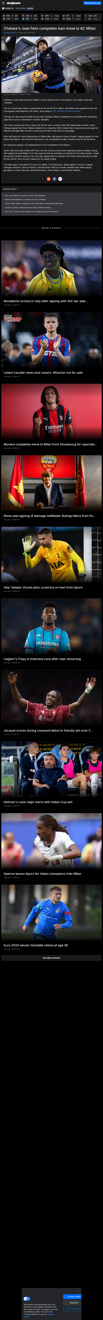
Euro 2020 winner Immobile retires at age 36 (36, 945)
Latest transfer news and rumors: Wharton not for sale (43, 372)
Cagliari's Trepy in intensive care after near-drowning (42, 659)
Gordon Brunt (9, 33)
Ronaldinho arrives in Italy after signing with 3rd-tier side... (46, 301)
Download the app (92, 3)
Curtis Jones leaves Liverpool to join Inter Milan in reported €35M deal (34, 203)
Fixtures (21, 8)
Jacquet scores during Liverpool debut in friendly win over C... (48, 730)
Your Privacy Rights (74, 1309)
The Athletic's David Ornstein (66, 111)
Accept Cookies (74, 1297)
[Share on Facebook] (54, 179)
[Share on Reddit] (49, 179)
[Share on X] (43, 179)
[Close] (79, 1291)
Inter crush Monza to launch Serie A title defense (25, 196)
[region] (51, 1304)
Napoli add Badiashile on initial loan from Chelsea (25, 199)
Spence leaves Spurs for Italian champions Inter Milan (42, 874)
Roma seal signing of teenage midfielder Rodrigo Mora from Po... (50, 516)
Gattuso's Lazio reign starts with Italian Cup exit (38, 802)
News (30, 8)
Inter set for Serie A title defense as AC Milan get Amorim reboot (31, 211)
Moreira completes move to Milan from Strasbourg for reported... (50, 444)
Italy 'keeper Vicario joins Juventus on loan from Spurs (43, 587)
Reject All (74, 1303)
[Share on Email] (60, 179)
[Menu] (3, 3)
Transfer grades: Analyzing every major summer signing (28, 207)
